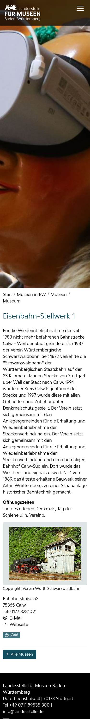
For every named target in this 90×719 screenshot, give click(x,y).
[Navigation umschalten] (76, 8)
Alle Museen (21, 654)
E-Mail (14, 617)
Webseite (17, 624)
